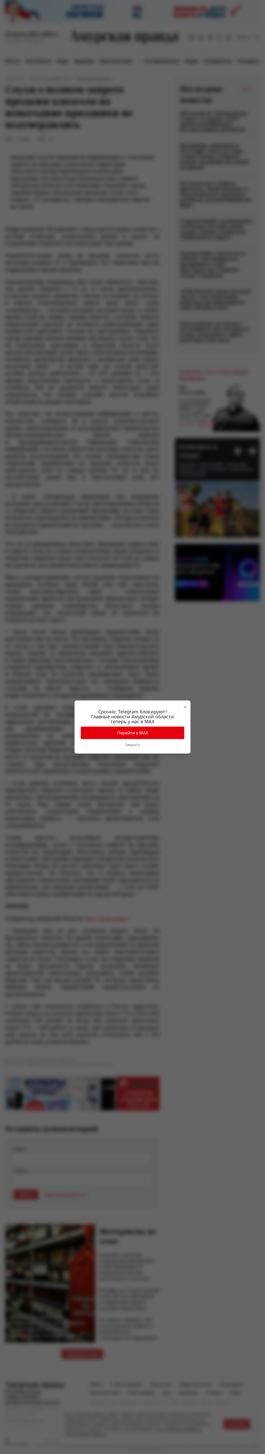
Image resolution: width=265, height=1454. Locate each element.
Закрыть (132, 744)
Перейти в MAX (132, 733)
